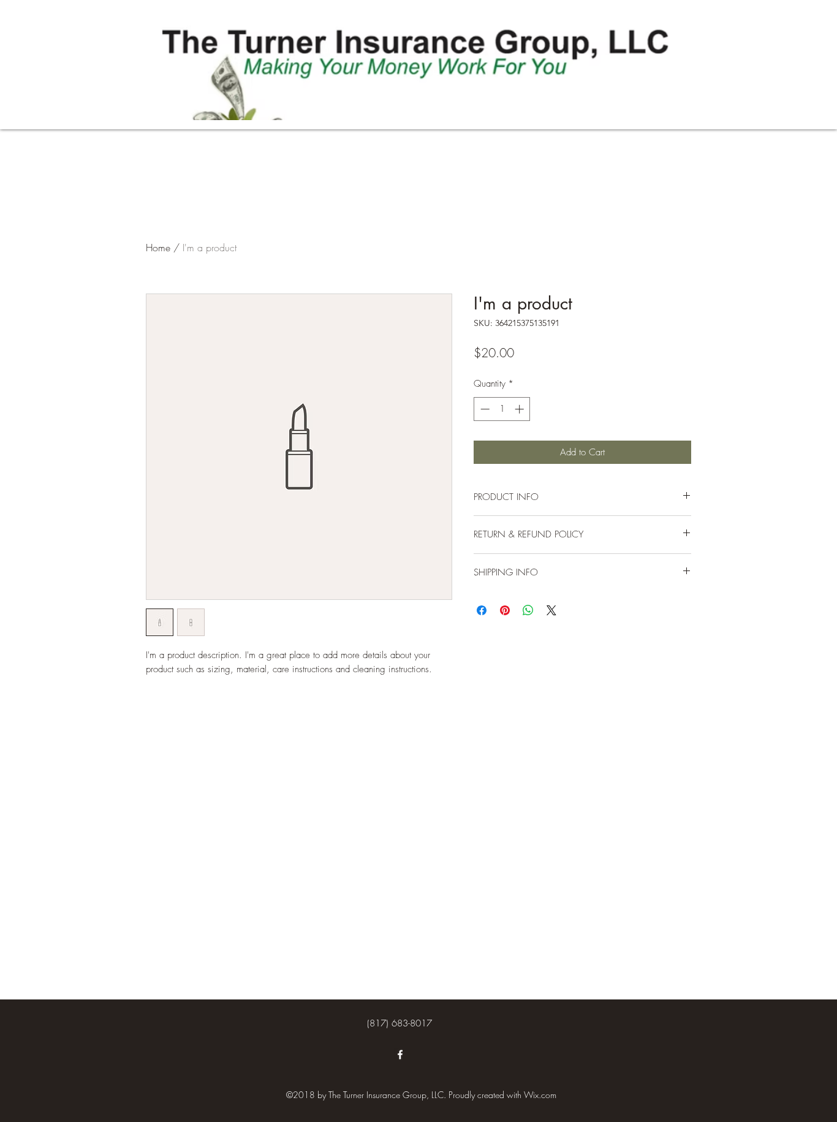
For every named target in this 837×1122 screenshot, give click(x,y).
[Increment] (520, 409)
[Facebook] (400, 1054)
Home (158, 247)
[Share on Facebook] (481, 610)
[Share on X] (551, 610)
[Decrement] (483, 409)
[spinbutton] (502, 409)
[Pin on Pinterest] (505, 610)
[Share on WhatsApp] (528, 610)
